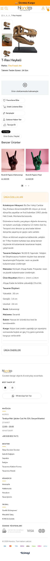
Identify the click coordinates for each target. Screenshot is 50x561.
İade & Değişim (8, 454)
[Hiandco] (25, 8)
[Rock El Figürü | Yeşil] (37, 160)
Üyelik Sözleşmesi (9, 510)
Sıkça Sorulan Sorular (11, 450)
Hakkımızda (6, 488)
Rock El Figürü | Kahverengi (12, 175)
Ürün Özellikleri (13, 197)
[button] (22, 185)
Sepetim (5, 458)
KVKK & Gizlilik (8, 519)
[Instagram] (12, 388)
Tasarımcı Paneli (8, 471)
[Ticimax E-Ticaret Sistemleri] (25, 553)
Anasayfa (6, 484)
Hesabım (5, 492)
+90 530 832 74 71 (10, 436)
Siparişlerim (7, 497)
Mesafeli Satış (7, 514)
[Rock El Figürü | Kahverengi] (12, 160)
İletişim (5, 462)
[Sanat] (6, 15)
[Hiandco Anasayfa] (7, 371)
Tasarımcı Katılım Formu (12, 466)
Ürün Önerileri (12, 350)
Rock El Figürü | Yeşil (34, 175)
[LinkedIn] (5, 388)
